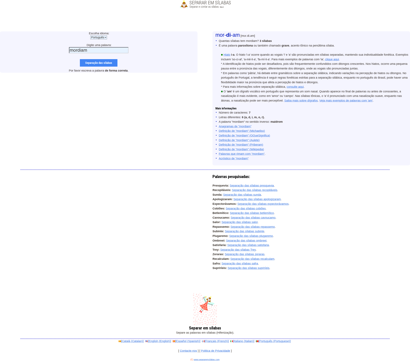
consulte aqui (295, 86)
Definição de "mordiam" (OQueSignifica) (244, 135)
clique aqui (332, 59)
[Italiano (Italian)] (243, 341)
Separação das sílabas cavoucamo (253, 217)
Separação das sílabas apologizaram (257, 199)
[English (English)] (159, 341)
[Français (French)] (217, 341)
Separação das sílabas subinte (244, 231)
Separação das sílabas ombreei (246, 240)
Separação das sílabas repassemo (252, 226)
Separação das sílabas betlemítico (252, 213)
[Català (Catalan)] (132, 341)
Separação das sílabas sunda (242, 194)
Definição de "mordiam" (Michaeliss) (242, 130)
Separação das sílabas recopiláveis (254, 190)
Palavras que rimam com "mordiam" (242, 153)
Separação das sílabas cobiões (246, 208)
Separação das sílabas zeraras (244, 254)
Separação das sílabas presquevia (252, 185)
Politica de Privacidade (215, 350)
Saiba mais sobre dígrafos (301, 100)
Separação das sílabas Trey (238, 249)
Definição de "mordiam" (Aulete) (239, 140)
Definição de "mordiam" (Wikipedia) (241, 149)
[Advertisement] (205, 20)
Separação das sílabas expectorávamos (263, 203)
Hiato (227, 54)
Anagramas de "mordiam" (235, 126)
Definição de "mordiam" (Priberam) (241, 144)
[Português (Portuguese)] (274, 341)
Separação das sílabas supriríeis (248, 268)
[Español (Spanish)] (187, 341)
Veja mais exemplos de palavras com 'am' (346, 100)
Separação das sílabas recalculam (252, 258)
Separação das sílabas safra (239, 263)
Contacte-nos (188, 350)
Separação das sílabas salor (239, 222)
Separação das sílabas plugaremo (251, 236)
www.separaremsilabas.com (207, 359)
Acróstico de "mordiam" (234, 158)
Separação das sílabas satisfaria (248, 245)
